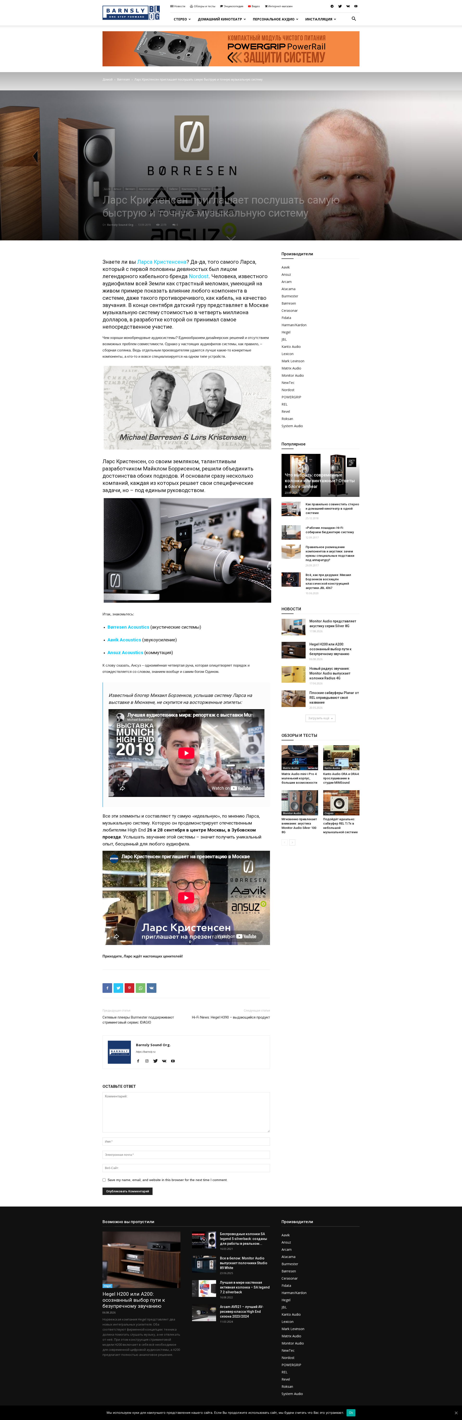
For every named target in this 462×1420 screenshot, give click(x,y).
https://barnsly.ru (145, 1051)
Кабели (173, 189)
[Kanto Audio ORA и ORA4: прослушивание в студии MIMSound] (341, 757)
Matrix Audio (291, 368)
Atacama (288, 289)
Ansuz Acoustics (125, 652)
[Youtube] (355, 6)
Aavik (107, 189)
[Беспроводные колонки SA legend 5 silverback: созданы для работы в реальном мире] (204, 1240)
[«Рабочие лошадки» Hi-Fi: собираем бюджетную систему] (291, 532)
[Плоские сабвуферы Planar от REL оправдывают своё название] (294, 698)
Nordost (199, 276)
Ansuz (117, 189)
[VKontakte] (348, 6)
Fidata (286, 317)
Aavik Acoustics (124, 640)
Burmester (290, 296)
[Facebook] (140, 1061)
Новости (179, 6)
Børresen (123, 79)
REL (285, 404)
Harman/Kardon (294, 325)
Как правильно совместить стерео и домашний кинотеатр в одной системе (332, 508)
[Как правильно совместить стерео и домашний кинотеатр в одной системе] (291, 509)
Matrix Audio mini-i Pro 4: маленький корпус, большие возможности (299, 778)
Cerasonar (290, 310)
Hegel (286, 332)
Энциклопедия (233, 6)
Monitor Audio (293, 375)
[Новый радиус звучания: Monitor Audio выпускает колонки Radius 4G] (294, 674)
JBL (284, 339)
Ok (351, 1412)
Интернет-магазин (280, 6)
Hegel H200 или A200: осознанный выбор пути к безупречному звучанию (330, 649)
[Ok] (456, 1412)
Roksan (287, 418)
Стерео (180, 19)
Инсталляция (318, 19)
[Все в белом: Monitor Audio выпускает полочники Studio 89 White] (204, 1264)
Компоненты (189, 189)
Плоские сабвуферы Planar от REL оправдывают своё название (334, 697)
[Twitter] (340, 6)
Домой (108, 79)
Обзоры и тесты (204, 6)
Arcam (287, 281)
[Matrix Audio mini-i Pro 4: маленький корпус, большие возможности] (300, 757)
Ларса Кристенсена (161, 262)
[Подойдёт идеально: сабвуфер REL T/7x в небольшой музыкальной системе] (341, 802)
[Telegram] (332, 6)
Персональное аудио (274, 19)
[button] (353, 19)
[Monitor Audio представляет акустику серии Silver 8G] (294, 627)
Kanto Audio (291, 346)
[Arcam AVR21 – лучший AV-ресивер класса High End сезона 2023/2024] (204, 1312)
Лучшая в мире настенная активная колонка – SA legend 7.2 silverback (245, 1287)
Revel (286, 411)
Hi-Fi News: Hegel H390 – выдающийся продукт (231, 1017)
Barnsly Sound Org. (120, 224)
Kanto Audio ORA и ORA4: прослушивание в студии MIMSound (341, 778)
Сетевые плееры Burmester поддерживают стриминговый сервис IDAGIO (138, 1020)
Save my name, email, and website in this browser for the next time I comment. (168, 1180)
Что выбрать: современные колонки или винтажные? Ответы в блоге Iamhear (320, 480)
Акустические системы (152, 189)
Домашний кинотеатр (220, 19)
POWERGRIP (291, 397)
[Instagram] (149, 1061)
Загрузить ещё (318, 718)
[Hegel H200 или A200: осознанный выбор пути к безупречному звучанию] (294, 650)
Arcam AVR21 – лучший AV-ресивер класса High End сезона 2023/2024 (241, 1311)
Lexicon (288, 353)
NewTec (288, 382)
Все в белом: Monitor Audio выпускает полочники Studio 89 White (243, 1263)
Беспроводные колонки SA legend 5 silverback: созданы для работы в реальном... (243, 1238)
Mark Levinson (293, 361)
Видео (256, 6)
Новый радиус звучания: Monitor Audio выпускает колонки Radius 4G (329, 673)
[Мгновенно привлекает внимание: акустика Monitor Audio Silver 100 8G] (300, 802)
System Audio (292, 426)
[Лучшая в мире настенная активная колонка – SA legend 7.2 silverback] (204, 1288)
